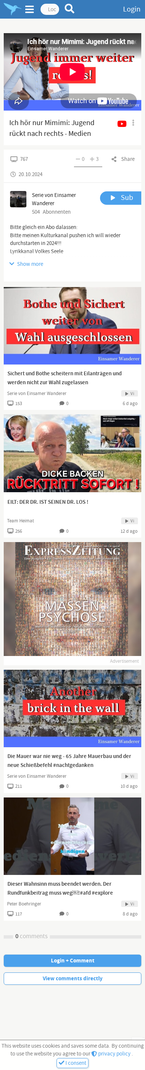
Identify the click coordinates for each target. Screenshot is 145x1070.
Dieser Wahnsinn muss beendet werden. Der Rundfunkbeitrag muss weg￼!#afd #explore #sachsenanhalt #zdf (60, 893)
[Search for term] (70, 8)
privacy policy (114, 1053)
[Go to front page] (13, 9)
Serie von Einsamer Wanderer (37, 394)
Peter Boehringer (24, 904)
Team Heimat (20, 521)
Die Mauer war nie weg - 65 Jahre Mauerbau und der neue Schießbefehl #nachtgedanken (69, 761)
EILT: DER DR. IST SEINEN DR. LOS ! (47, 502)
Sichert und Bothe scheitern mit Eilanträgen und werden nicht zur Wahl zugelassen (64, 378)
